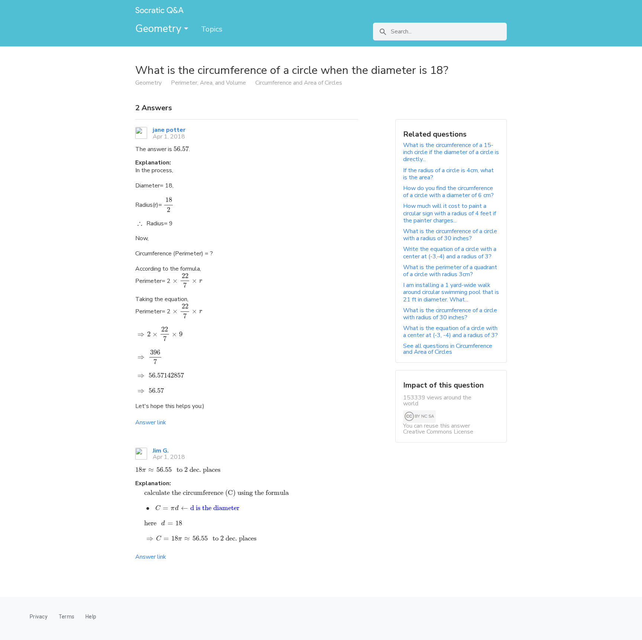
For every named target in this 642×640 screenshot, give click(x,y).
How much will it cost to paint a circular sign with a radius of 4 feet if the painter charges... (449, 213)
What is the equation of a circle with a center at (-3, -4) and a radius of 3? (450, 331)
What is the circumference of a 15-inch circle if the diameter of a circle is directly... (451, 152)
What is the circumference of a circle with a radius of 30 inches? (450, 234)
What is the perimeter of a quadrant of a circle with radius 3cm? (450, 270)
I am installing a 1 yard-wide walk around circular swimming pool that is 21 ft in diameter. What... (451, 292)
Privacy (39, 617)
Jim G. (161, 451)
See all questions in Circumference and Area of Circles (447, 349)
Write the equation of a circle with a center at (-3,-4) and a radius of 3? (449, 252)
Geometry (159, 29)
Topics (212, 29)
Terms (66, 617)
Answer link (150, 422)
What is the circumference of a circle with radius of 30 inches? (450, 313)
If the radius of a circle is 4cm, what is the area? (448, 174)
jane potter (169, 130)
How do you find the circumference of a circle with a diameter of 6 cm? (448, 191)
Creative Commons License (438, 432)
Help (90, 617)
